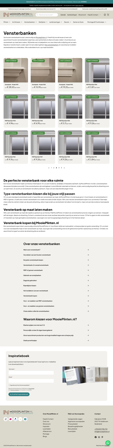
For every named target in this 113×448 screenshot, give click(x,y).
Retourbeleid (72, 429)
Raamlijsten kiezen (29, 285)
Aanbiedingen (72, 15)
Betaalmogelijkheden (75, 426)
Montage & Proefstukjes (95, 22)
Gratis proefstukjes (30, 340)
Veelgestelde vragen (75, 419)
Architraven (16, 22)
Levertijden (47, 429)
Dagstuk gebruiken (30, 280)
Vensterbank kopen (30, 296)
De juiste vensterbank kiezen (33, 260)
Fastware (106, 445)
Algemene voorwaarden (76, 421)
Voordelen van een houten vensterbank (37, 255)
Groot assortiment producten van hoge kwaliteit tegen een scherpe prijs (48, 335)
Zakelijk (63, 15)
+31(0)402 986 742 (101, 429)
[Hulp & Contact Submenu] (100, 15)
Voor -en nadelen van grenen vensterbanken (38, 306)
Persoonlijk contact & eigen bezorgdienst (37, 330)
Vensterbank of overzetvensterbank (35, 265)
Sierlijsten (42, 22)
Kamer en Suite (78, 22)
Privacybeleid (31, 388)
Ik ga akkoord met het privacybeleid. (20, 385)
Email (10, 377)
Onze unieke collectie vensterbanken (36, 311)
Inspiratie (46, 426)
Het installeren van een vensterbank (35, 291)
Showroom (82, 15)
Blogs (45, 436)
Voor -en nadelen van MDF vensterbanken (37, 301)
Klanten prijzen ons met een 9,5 (34, 325)
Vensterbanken (29, 22)
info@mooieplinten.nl (102, 431)
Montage (46, 434)
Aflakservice (47, 431)
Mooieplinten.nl (41, 37)
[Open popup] (107, 442)
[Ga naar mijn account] (105, 15)
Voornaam (12, 369)
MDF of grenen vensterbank (33, 270)
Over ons (46, 421)
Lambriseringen (54, 22)
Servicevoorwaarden (15, 389)
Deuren (66, 22)
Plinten (6, 22)
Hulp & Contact (93, 15)
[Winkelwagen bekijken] (108, 14)
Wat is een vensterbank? (31, 250)
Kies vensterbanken (51, 45)
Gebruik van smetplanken (32, 275)
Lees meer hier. (79, 5)
